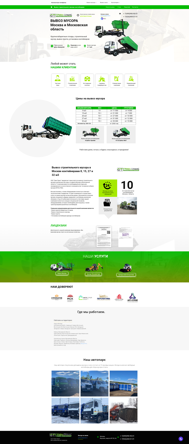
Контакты (135, 7)
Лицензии (127, 7)
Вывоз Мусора (62, 273)
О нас (119, 7)
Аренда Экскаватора (93, 274)
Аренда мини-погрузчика (126, 274)
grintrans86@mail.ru (105, 15)
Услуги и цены (110, 7)
